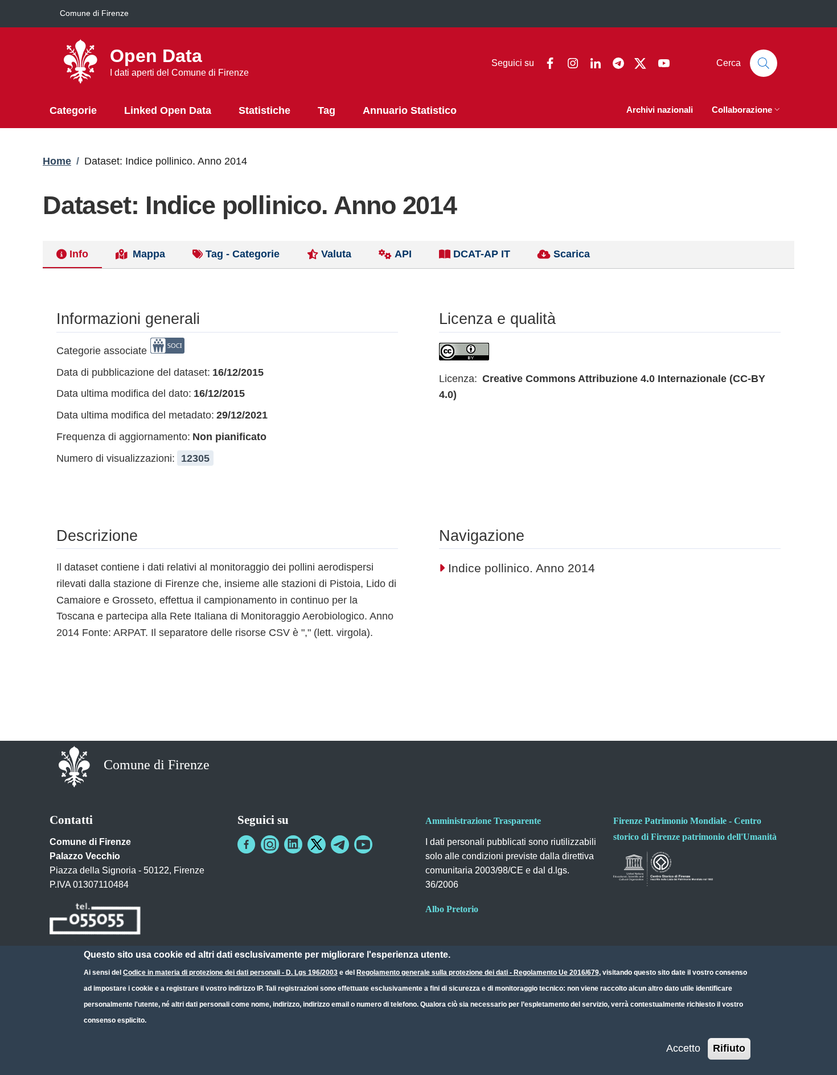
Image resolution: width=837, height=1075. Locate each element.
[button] (747, 111)
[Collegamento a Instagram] (270, 844)
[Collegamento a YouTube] (363, 844)
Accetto (683, 1048)
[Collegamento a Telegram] (340, 844)
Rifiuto (729, 1048)
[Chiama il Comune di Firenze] (95, 920)
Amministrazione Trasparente (483, 821)
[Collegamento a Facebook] (246, 844)
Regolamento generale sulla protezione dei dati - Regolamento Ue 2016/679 (477, 972)
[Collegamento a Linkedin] (293, 844)
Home (57, 161)
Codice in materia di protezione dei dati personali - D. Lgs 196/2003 (230, 972)
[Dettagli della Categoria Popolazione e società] (167, 350)
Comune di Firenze (94, 13)
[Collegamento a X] (316, 844)
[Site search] (763, 63)
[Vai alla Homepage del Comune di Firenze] (74, 766)
